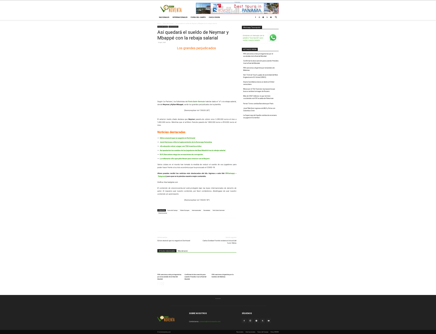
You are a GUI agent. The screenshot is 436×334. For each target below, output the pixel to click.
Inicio (159, 23)
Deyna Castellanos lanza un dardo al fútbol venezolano (258, 83)
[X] (267, 17)
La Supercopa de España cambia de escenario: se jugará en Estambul (260, 116)
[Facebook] (255, 17)
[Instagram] (259, 17)
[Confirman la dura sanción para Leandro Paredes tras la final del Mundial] (197, 264)
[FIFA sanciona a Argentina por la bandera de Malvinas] (224, 264)
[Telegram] (263, 17)
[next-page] (162, 283)
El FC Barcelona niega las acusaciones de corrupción (181, 154)
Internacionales (179, 17)
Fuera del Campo (198, 17)
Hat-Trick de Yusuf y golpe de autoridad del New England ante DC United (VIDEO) (260, 76)
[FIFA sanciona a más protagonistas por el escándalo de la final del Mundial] (169, 264)
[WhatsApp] (175, 227)
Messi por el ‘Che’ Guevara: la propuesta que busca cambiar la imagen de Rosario (259, 90)
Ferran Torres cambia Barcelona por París (258, 103)
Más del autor (183, 251)
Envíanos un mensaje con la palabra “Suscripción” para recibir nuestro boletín (253, 37)
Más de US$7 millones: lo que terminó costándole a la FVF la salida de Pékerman (258, 97)
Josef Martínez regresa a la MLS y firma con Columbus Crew (259, 109)
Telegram (162, 176)
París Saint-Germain (219, 210)
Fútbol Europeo (184, 210)
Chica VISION (214, 17)
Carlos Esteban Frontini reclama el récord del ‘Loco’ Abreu (219, 242)
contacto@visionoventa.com (209, 321)
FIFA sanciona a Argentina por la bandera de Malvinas (259, 69)
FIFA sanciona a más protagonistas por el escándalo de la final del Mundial (169, 277)
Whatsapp (230, 173)
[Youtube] (271, 17)
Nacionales (164, 17)
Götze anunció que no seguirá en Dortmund (177, 138)
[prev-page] (158, 283)
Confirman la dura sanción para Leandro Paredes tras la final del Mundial (195, 277)
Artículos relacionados (167, 251)
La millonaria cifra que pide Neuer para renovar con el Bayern (185, 158)
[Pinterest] (170, 227)
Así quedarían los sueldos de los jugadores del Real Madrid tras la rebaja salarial (192, 150)
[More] (185, 227)
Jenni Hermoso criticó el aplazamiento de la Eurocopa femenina (186, 142)
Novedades (206, 210)
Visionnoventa (162, 213)
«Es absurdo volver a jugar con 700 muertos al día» (181, 146)
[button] (276, 17)
